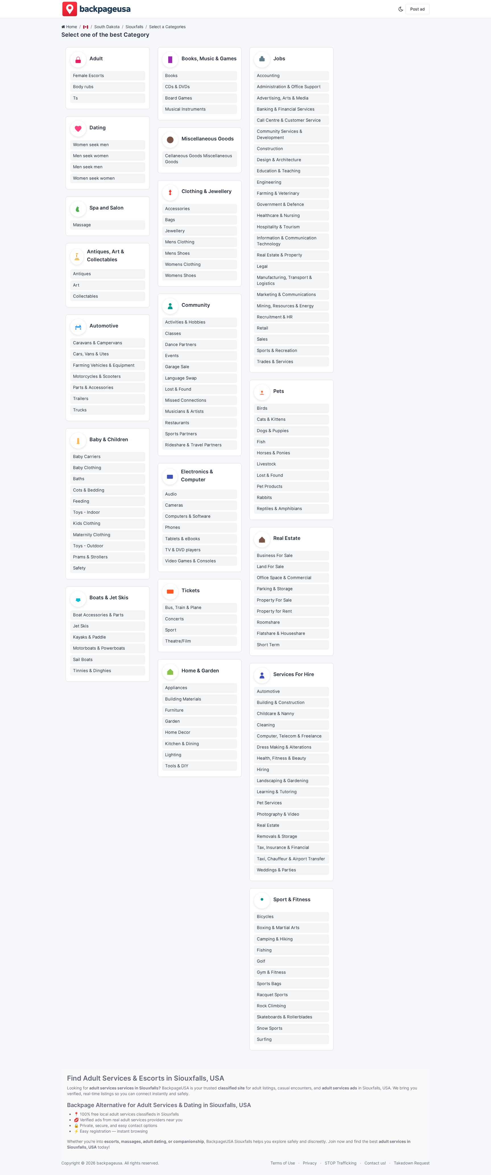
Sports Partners (181, 433)
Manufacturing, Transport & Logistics (284, 280)
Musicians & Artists (184, 411)
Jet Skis (81, 626)
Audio (171, 494)
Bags (170, 219)
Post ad (417, 9)
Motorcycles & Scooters (97, 376)
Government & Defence (280, 204)
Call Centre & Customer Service (289, 120)
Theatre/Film (178, 641)
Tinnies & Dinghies (92, 670)
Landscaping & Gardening (282, 780)
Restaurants (177, 422)
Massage (82, 224)
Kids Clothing (86, 523)
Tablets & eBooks (182, 538)
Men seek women (91, 155)
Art (76, 285)
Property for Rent (274, 611)
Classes (173, 333)
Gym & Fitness (271, 972)
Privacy (310, 1163)
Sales (262, 339)
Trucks (80, 410)
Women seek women (94, 178)
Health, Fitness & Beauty (281, 758)
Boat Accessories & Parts (98, 614)
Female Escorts (88, 75)
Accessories (177, 208)
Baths (78, 478)
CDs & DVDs (177, 86)
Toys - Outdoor (88, 545)
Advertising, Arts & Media (282, 98)
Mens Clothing (179, 241)
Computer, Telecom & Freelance (289, 736)
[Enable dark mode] (401, 9)
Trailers (80, 398)
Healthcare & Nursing (278, 215)
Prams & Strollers (90, 556)
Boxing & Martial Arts (278, 927)
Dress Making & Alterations (284, 747)
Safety (79, 568)
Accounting (268, 75)
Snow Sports (269, 1028)
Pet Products (269, 486)
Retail (262, 328)
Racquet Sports (272, 994)
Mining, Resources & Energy (285, 305)
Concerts (174, 618)
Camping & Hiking (275, 939)
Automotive (268, 691)
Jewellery (175, 230)
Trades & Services (275, 361)
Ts (75, 98)
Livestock (266, 464)
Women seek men (91, 144)
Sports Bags (269, 983)
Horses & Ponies (273, 452)
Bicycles (265, 916)
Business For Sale (275, 555)
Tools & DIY (176, 765)
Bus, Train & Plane (183, 607)
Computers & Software (188, 516)
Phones (172, 527)
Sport (170, 630)
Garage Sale (177, 366)
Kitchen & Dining (182, 743)
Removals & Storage (277, 836)
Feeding (81, 501)
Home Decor (177, 732)
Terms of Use (283, 1163)
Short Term (268, 644)
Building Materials (183, 699)
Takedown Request (412, 1163)
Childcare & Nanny (275, 713)
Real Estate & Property (279, 255)
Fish (261, 441)
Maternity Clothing (91, 534)
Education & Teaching (278, 170)
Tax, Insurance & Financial (283, 847)
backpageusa (109, 1163)
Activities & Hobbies (185, 322)
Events (172, 355)
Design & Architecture (279, 159)
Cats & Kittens (271, 419)
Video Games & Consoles (190, 560)
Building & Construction (281, 702)
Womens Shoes (180, 275)
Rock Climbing (271, 1005)
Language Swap (181, 378)
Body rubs (83, 86)
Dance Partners (180, 344)
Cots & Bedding (88, 490)
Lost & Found (178, 389)
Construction (270, 148)
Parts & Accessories (93, 387)
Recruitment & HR (275, 317)
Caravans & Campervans (97, 342)
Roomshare (268, 622)
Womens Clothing (183, 264)
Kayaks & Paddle (89, 637)
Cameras (174, 505)
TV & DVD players (183, 549)
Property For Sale (274, 600)
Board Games (178, 98)
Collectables (85, 296)
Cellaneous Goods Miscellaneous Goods (198, 158)
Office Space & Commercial (284, 577)
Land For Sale (270, 566)
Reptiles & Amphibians (279, 508)
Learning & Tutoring (277, 791)
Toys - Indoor (86, 512)
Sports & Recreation (277, 350)
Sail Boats (83, 659)
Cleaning (266, 725)
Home (71, 26)
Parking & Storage (275, 588)
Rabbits (264, 497)
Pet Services (269, 802)
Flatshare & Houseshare (281, 633)
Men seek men (88, 166)
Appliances (176, 687)
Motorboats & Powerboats (99, 648)
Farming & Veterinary (278, 193)
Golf (261, 961)
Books (171, 75)
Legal (262, 266)
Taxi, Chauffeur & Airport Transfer (291, 858)
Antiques (82, 273)
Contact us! (375, 1163)
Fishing (264, 950)
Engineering (269, 182)
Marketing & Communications (286, 294)
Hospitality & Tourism (278, 226)
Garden (172, 721)
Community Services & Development (279, 134)
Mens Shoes (177, 253)
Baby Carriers (87, 456)
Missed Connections (185, 400)
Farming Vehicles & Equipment (103, 365)
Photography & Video (278, 814)
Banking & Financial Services (286, 109)
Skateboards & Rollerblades (284, 1016)
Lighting (173, 754)
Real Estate (268, 825)
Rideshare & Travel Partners (193, 444)
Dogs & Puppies (273, 430)
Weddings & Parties (276, 870)
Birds (262, 408)
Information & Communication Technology (287, 240)
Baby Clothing (87, 467)
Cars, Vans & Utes (91, 354)
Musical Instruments (185, 109)
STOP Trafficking (341, 1163)
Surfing (264, 1039)
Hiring (263, 769)
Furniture (174, 710)
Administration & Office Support (289, 86)
